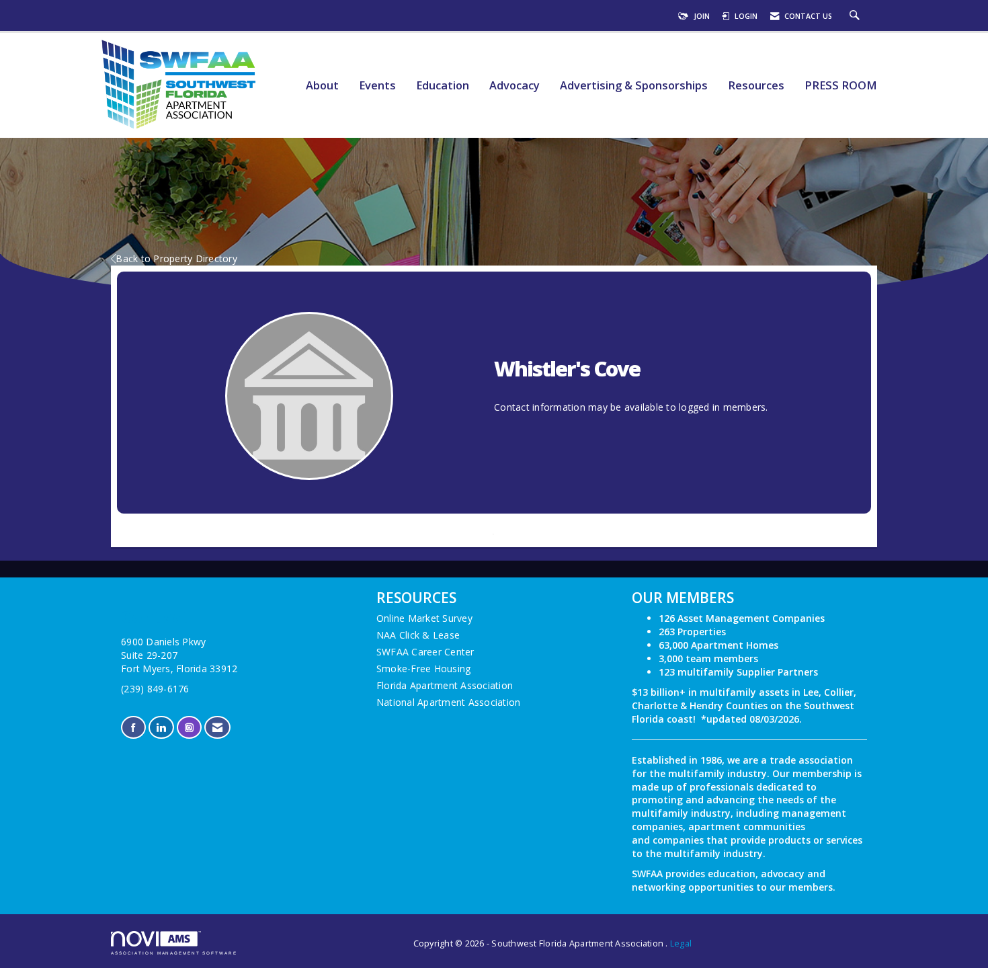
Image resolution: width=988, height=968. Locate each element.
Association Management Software (174, 953)
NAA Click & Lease (418, 635)
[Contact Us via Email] (217, 727)
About (322, 86)
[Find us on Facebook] (133, 727)
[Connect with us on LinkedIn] (161, 727)
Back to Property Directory (176, 258)
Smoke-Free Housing (423, 668)
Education (442, 86)
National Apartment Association (448, 702)
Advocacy (514, 86)
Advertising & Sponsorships (634, 86)
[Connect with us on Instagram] (189, 727)
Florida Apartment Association (444, 685)
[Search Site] (856, 16)
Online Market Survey (424, 618)
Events (377, 86)
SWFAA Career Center (425, 651)
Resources (756, 86)
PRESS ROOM (841, 86)
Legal (681, 943)
